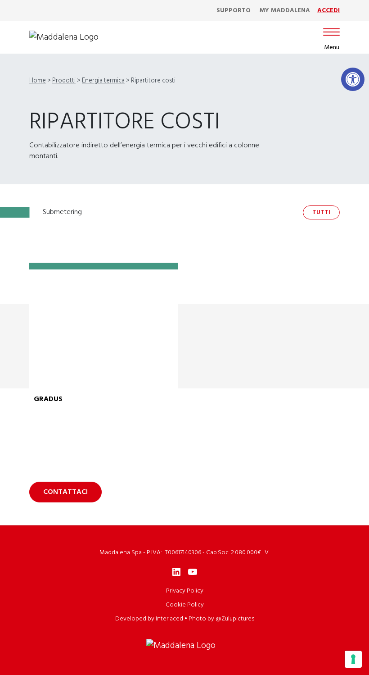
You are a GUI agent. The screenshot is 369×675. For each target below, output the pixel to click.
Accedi (328, 10)
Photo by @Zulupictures (221, 619)
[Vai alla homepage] (64, 37)
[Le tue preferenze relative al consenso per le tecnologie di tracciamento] (353, 659)
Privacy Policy (184, 591)
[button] (352, 79)
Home (37, 81)
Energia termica (103, 81)
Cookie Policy (185, 605)
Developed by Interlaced (149, 619)
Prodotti (64, 81)
